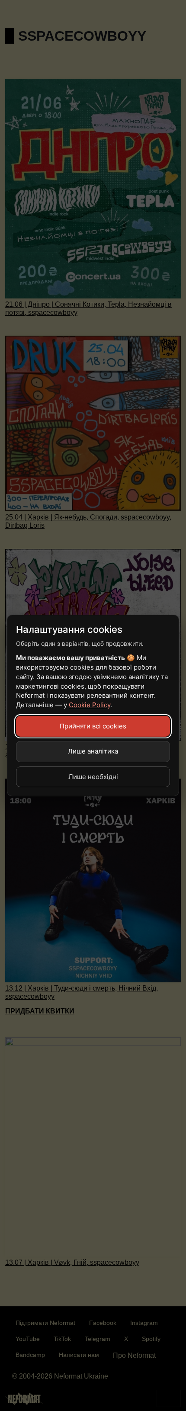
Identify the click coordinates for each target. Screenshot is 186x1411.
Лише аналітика (93, 751)
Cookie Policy (89, 705)
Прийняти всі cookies (93, 726)
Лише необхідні (93, 777)
